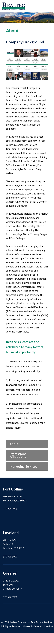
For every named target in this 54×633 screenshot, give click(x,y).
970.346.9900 (10, 597)
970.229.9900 (10, 509)
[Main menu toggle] (50, 6)
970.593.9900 (10, 556)
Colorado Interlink (43, 626)
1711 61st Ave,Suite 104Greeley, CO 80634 (12, 584)
